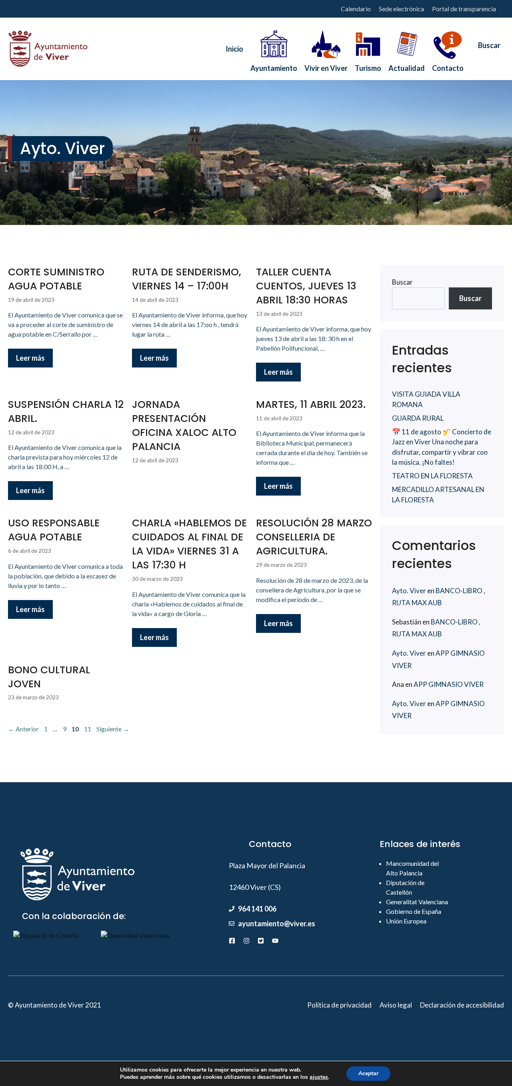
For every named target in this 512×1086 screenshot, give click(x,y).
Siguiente (112, 729)
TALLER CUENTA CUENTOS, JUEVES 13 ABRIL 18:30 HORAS (306, 286)
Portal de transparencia (464, 8)
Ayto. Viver (409, 590)
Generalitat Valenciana (417, 901)
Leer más (30, 357)
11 (88, 729)
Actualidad (406, 66)
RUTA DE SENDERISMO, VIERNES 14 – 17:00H (186, 279)
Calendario (356, 8)
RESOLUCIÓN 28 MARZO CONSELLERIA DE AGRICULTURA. (314, 537)
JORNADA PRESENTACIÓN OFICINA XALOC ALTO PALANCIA (184, 425)
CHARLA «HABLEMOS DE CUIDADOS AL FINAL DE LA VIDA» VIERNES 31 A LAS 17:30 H (189, 544)
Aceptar (368, 1073)
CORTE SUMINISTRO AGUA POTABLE (56, 279)
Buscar (402, 282)
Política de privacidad (339, 1005)
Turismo (368, 66)
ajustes (319, 1077)
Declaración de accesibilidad (462, 1005)
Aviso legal (396, 1005)
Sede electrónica (401, 8)
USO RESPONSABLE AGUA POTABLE (54, 530)
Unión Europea (406, 921)
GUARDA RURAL (418, 418)
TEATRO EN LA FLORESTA (432, 476)
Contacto (448, 66)
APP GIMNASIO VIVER (449, 684)
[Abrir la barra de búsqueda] (485, 48)
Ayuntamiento (273, 66)
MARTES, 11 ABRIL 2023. (311, 404)
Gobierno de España (413, 911)
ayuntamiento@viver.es (276, 923)
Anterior (23, 729)
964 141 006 (257, 908)
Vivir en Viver (326, 66)
